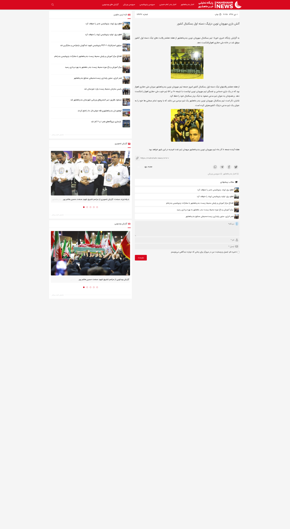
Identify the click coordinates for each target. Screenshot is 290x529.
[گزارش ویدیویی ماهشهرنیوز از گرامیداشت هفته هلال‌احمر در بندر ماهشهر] (90, 253)
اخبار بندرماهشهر (187, 4)
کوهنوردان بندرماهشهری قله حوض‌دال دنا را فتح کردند (100, 110)
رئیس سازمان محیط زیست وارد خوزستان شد (103, 89)
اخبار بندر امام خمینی (167, 4)
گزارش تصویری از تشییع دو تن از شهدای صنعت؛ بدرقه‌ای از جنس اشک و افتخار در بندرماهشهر (90, 199)
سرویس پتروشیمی (147, 4)
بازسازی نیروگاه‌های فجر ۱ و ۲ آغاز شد (106, 121)
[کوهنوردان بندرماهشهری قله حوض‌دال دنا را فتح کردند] (126, 112)
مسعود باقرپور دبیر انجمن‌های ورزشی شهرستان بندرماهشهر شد (96, 99)
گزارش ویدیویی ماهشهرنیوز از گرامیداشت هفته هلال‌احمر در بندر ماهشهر (99, 279)
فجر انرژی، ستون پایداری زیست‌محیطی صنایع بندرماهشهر (209, 216)
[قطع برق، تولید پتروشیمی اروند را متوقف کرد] (126, 36)
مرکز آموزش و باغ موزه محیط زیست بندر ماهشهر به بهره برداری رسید (205, 209)
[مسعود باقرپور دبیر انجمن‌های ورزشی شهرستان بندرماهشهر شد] (126, 102)
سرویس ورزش (129, 4)
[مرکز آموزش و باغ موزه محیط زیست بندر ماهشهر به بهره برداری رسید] (126, 69)
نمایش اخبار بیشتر (58, 134)
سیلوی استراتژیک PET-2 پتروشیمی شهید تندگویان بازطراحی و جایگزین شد (91, 45)
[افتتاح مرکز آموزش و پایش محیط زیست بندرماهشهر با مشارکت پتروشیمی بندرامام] (126, 58)
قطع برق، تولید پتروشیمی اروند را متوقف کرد (215, 196)
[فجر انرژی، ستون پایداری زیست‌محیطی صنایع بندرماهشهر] (126, 80)
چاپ (217, 14)
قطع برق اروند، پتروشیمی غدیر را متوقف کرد (215, 189)
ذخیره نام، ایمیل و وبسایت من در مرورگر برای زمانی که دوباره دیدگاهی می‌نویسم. (204, 252)
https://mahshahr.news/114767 (152, 158)
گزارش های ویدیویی (110, 4)
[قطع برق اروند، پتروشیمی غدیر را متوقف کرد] (126, 25)
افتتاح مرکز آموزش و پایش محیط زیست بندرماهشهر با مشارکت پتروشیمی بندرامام (199, 203)
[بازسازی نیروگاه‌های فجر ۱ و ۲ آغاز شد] (126, 123)
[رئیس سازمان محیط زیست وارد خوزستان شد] (126, 91)
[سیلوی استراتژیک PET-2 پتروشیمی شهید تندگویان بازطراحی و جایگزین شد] (126, 47)
